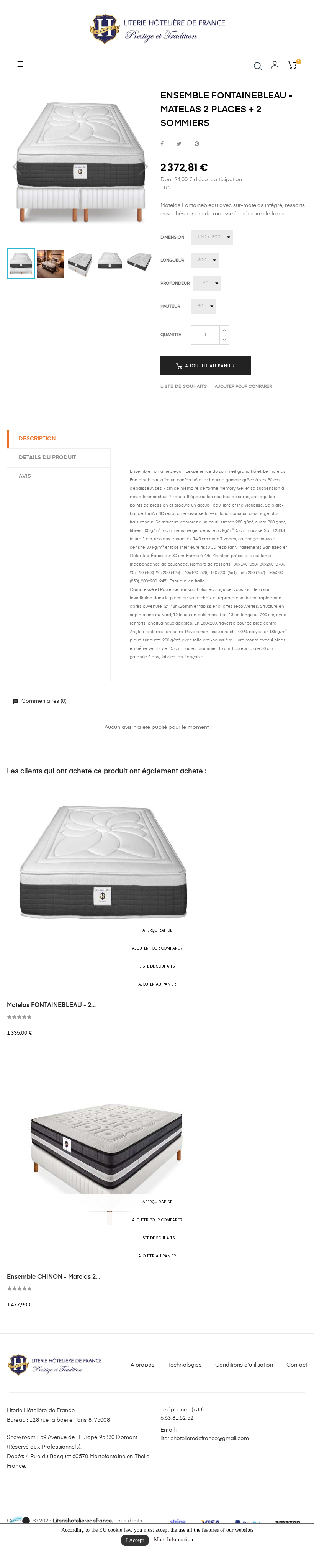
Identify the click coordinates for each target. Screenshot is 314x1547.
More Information (173, 1539)
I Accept (135, 1540)
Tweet (179, 144)
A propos (142, 1365)
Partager (162, 144)
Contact (296, 1365)
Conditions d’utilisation (244, 1365)
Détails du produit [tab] (47, 457)
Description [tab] (37, 438)
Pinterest (197, 144)
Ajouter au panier (209, 366)
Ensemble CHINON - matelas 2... (53, 1277)
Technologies (185, 1365)
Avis (25, 476)
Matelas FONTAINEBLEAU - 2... (51, 1005)
